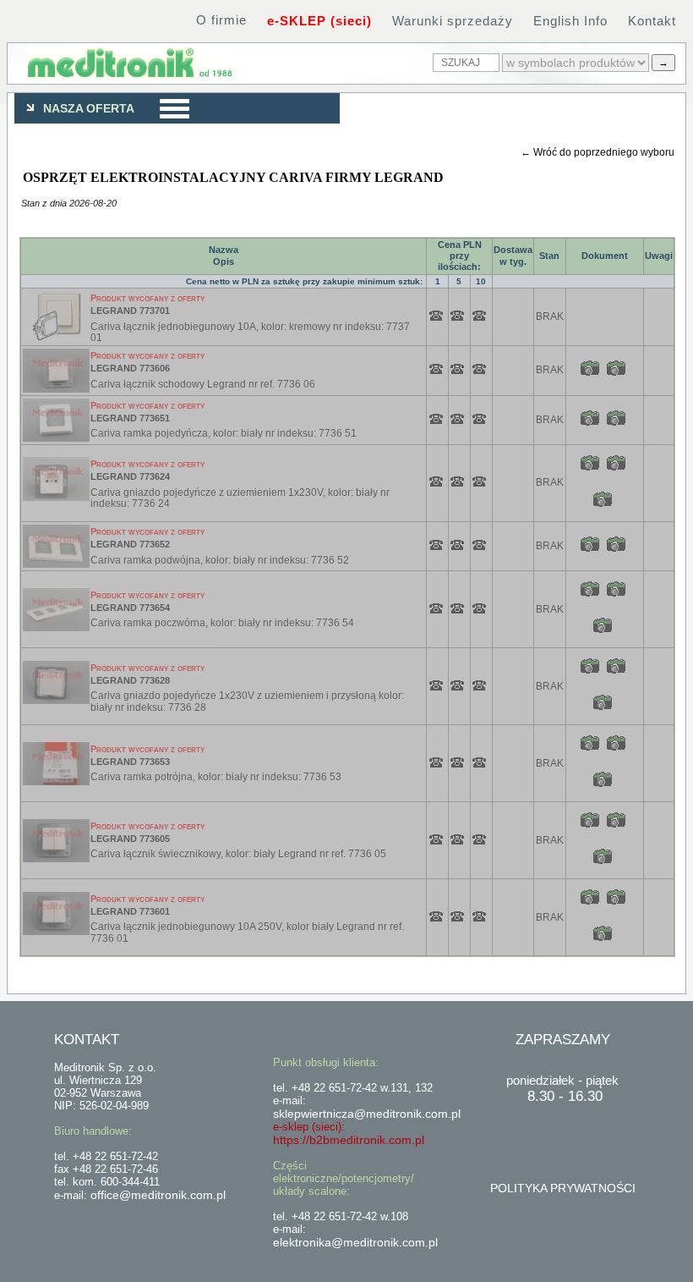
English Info (570, 21)
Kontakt (652, 21)
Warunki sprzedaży (452, 21)
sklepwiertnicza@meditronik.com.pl (367, 1113)
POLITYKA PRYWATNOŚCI (563, 1188)
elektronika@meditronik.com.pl (355, 1242)
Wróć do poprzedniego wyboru (603, 152)
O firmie (221, 20)
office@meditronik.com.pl (158, 1195)
